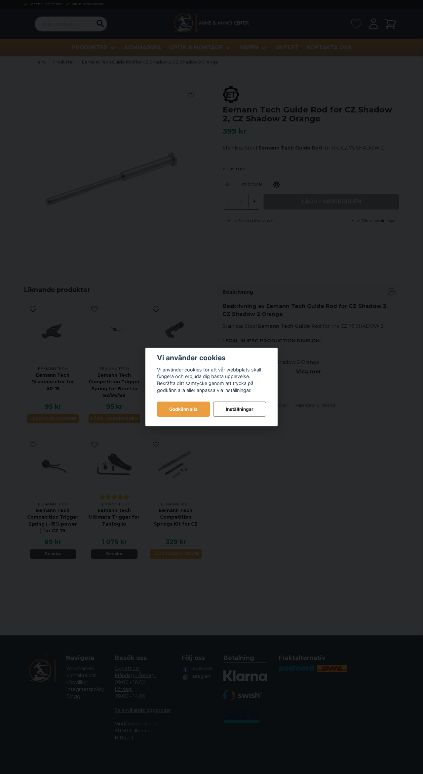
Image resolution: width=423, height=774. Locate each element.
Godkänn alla (183, 409)
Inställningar (239, 409)
